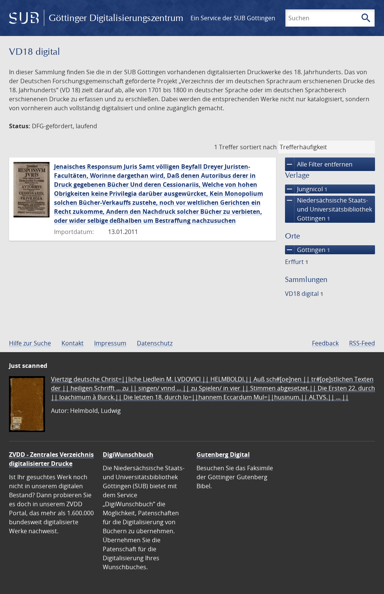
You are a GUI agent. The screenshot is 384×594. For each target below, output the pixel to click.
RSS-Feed (362, 343)
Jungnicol (306, 189)
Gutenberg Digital (223, 454)
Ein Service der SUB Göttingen (232, 18)
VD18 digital (304, 294)
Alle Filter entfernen (318, 164)
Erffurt (296, 262)
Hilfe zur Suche (30, 343)
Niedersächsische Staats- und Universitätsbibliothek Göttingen (328, 209)
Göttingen (307, 249)
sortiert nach (258, 147)
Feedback (325, 343)
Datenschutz (154, 343)
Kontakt (73, 343)
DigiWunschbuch (128, 454)
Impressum (110, 343)
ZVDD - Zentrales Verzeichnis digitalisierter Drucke (51, 459)
